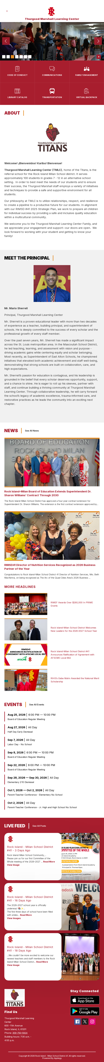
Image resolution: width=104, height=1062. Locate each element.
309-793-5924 (19, 1033)
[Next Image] (98, 41)
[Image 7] (29, 56)
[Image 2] (8, 56)
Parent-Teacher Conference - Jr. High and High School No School (42, 807)
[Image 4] (16, 56)
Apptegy (58, 1058)
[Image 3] (12, 56)
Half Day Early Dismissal (20, 731)
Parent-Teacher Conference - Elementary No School (35, 794)
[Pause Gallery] (99, 57)
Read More (49, 861)
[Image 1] (3, 56)
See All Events (36, 704)
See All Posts (39, 826)
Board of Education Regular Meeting (26, 719)
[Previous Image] (6, 41)
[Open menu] (7, 11)
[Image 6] (25, 56)
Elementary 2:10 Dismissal (21, 782)
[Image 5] (21, 56)
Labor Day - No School (20, 744)
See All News (32, 430)
